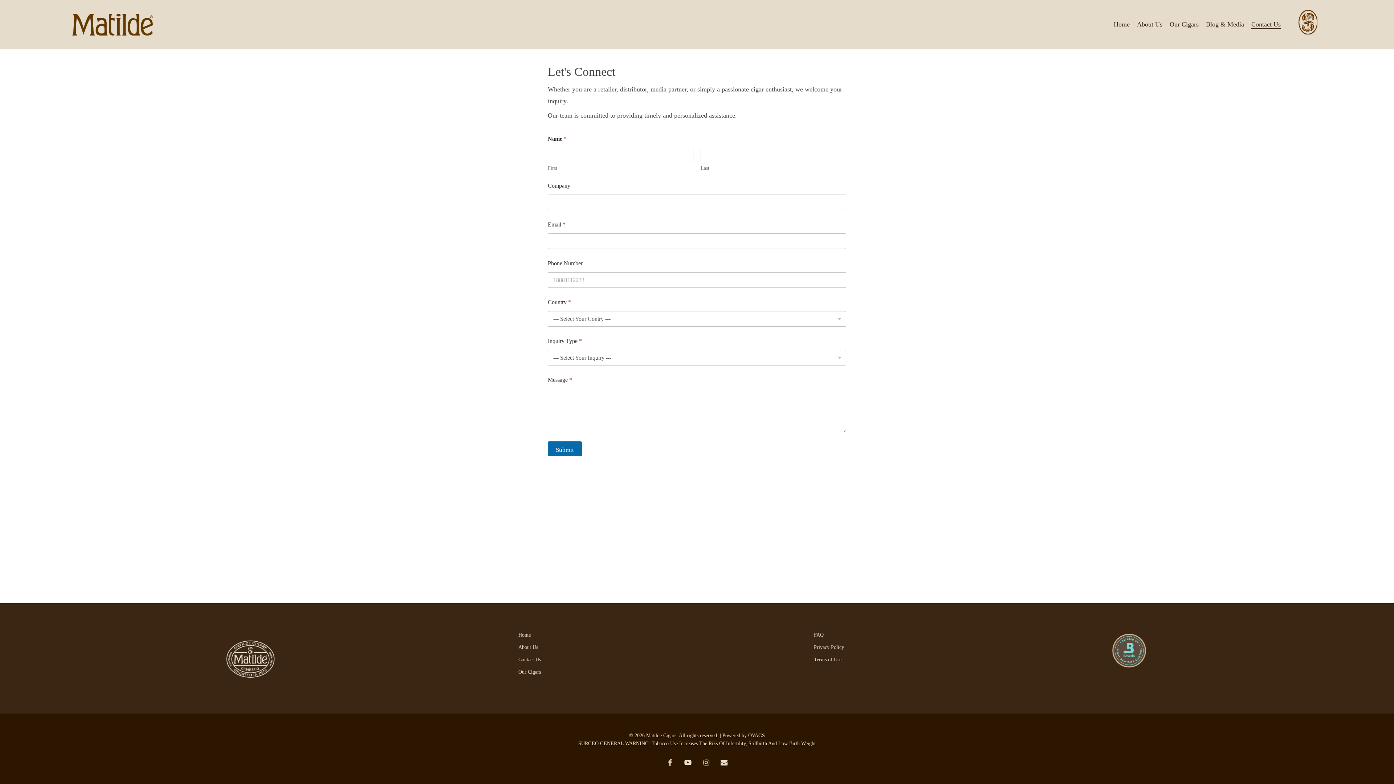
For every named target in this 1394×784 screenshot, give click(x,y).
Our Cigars (529, 672)
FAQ (819, 635)
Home (524, 635)
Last (705, 168)
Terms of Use (827, 659)
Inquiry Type (565, 341)
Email (557, 224)
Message (560, 380)
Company (559, 186)
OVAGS (756, 735)
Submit (565, 449)
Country (559, 302)
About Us (528, 647)
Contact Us (529, 659)
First (552, 168)
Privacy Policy (829, 647)
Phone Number (565, 263)
